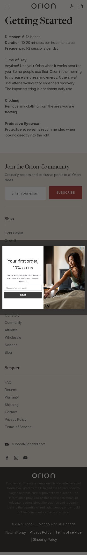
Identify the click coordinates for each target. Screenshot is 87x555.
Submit (23, 295)
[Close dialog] (82, 248)
